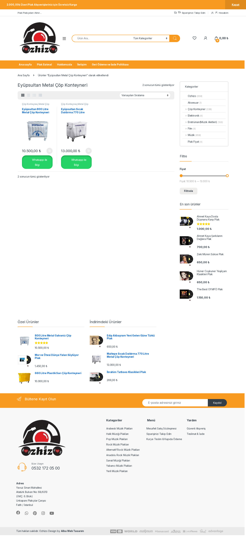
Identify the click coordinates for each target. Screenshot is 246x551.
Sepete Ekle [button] (48, 151)
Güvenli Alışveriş (196, 428)
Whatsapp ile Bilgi (39, 162)
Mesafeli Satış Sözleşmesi (161, 428)
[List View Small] (40, 95)
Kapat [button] (235, 4)
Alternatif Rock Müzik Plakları (123, 449)
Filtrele (188, 190)
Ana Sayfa (24, 75)
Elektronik (195, 115)
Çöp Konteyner (29, 104)
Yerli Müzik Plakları (117, 471)
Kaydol (217, 402)
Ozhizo (195, 95)
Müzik (194, 134)
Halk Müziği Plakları (117, 433)
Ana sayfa (25, 64)
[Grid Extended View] (28, 95)
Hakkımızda (64, 64)
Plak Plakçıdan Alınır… (30, 12)
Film (192, 128)
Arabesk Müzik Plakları (119, 428)
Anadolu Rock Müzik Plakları (122, 455)
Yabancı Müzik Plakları (119, 465)
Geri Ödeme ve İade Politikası (110, 64)
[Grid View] (22, 95)
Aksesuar (195, 102)
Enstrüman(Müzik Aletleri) (202, 122)
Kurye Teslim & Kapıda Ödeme (164, 439)
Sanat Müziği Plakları (118, 460)
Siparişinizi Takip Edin (193, 12)
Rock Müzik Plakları (117, 444)
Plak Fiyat (195, 141)
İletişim (82, 64)
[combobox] (101, 38)
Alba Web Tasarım (72, 530)
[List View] (34, 95)
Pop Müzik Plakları (117, 439)
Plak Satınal (44, 64)
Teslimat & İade (196, 433)
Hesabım (223, 12)
